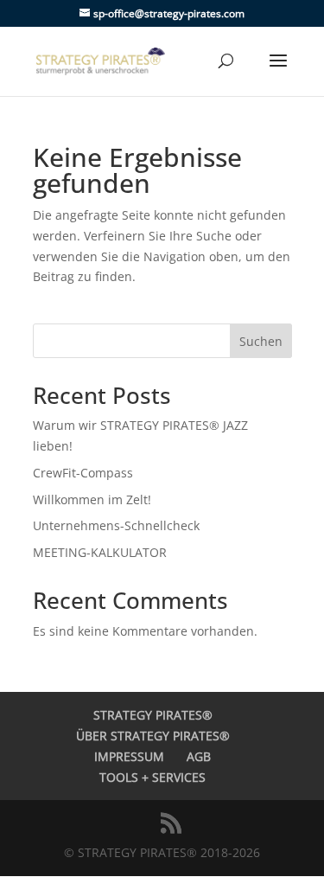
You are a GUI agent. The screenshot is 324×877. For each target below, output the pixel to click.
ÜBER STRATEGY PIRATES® (153, 735)
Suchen (261, 341)
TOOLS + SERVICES (152, 777)
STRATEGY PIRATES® (153, 715)
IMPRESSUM (129, 756)
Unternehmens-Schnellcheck (116, 525)
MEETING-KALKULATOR (100, 552)
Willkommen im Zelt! (92, 499)
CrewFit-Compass (83, 472)
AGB (199, 756)
